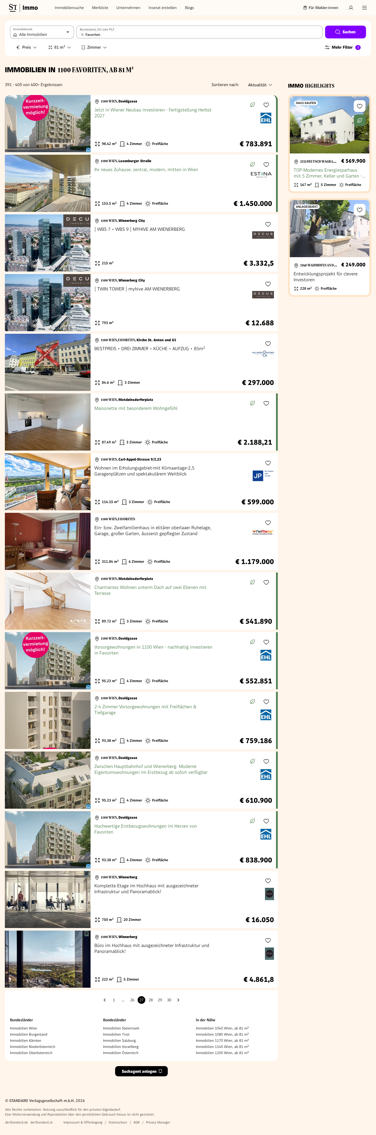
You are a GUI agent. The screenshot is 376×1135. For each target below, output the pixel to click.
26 (132, 1000)
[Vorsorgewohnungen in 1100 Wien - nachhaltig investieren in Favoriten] (140, 660)
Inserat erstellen (163, 7)
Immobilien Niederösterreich (32, 1047)
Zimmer (94, 47)
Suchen (349, 31)
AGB (137, 1122)
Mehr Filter (345, 47)
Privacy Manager (158, 1122)
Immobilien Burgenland (28, 1034)
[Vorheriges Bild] (13, 124)
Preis (26, 47)
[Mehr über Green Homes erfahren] (252, 105)
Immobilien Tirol (116, 1034)
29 (160, 1000)
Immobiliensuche (69, 7)
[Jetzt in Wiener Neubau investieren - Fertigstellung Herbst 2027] (140, 123)
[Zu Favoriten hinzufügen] (266, 105)
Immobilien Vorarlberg (121, 1047)
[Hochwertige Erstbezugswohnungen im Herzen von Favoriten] (140, 839)
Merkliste (100, 7)
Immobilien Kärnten (25, 1040)
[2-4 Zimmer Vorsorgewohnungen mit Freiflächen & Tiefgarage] (140, 720)
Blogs (189, 7)
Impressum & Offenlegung (82, 1122)
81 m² (59, 47)
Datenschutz (118, 1122)
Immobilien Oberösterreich (31, 1053)
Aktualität (257, 84)
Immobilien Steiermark (121, 1028)
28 (151, 1000)
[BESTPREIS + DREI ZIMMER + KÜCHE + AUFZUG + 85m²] (141, 362)
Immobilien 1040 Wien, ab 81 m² (222, 1028)
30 (169, 1000)
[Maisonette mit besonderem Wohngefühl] (140, 422)
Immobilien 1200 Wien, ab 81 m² (222, 1053)
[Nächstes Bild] (82, 124)
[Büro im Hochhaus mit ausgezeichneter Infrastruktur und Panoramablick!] (141, 959)
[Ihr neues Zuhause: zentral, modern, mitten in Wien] (140, 183)
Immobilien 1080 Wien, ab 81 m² (222, 1034)
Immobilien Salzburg (119, 1040)
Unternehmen (128, 7)
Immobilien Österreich (120, 1053)
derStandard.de (16, 1122)
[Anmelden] (351, 7)
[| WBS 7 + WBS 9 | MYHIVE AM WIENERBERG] (141, 243)
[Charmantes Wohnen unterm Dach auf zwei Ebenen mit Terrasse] (140, 601)
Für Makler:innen (323, 7)
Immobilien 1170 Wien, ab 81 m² (222, 1040)
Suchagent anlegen (139, 1071)
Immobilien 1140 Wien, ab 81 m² (222, 1047)
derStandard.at (41, 1122)
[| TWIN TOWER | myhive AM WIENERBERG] (141, 302)
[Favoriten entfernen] (82, 34)
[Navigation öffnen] (364, 7)
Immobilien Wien (23, 1028)
